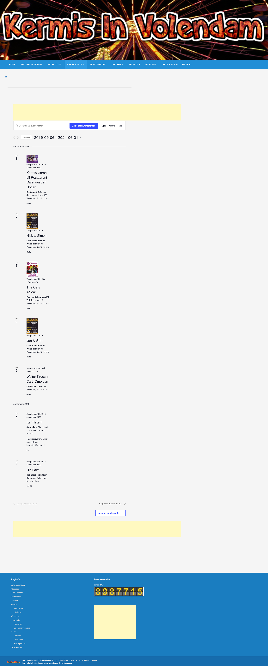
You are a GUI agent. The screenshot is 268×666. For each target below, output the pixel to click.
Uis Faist (33, 469)
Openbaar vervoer (22, 628)
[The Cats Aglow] (32, 269)
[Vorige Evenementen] (14, 137)
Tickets (14, 604)
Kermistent (34, 422)
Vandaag (26, 137)
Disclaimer (18, 639)
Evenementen (17, 593)
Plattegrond (16, 597)
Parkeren (18, 624)
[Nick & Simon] (32, 221)
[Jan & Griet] (32, 326)
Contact (17, 636)
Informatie (15, 620)
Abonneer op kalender (109, 513)
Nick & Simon (36, 235)
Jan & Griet (35, 340)
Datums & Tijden (18, 585)
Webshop (15, 616)
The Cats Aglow (33, 289)
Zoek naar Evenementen (83, 125)
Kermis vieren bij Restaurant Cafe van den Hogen (37, 179)
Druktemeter (16, 647)
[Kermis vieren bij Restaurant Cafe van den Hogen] (32, 159)
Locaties (14, 600)
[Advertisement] (97, 112)
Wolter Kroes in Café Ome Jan (38, 378)
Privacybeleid (20, 643)
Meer (13, 632)
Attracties (15, 589)
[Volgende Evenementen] (18, 137)
